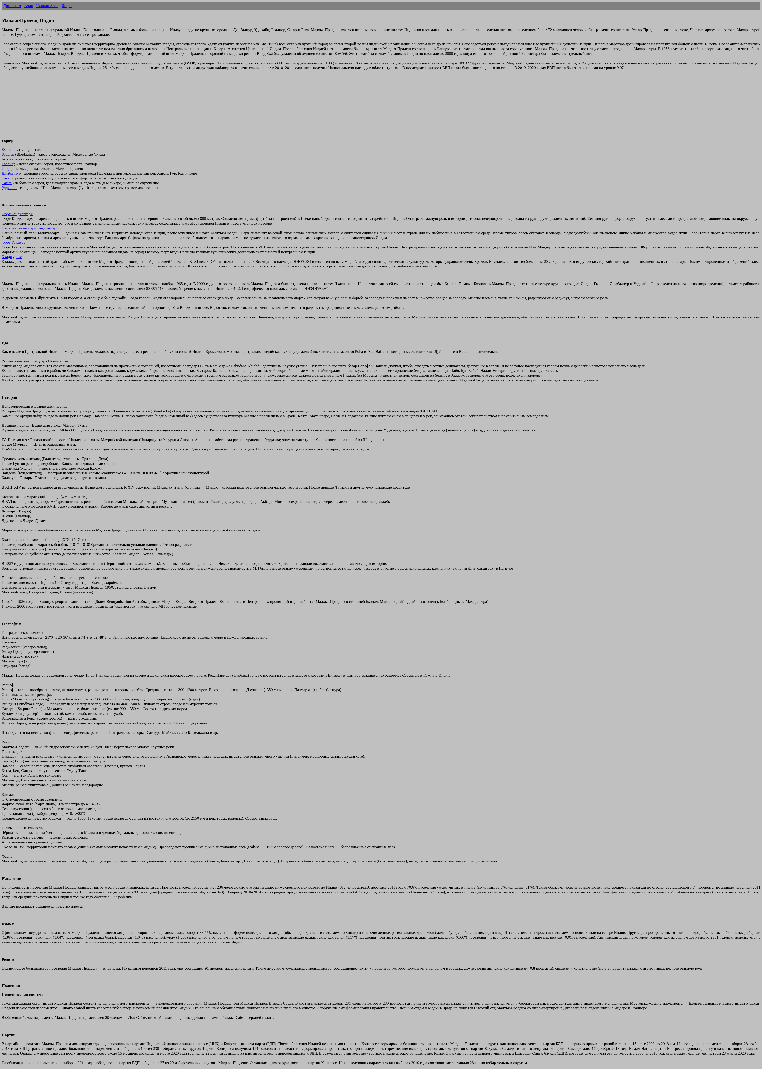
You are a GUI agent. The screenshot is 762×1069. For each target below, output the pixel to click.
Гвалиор (8, 164)
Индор (7, 168)
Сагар (6, 178)
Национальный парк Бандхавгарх (30, 228)
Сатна (7, 183)
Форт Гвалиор (13, 242)
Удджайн (9, 187)
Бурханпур (11, 159)
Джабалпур (11, 173)
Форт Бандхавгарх (17, 214)
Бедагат (8, 154)
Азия (28, 5)
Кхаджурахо (12, 256)
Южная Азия (47, 5)
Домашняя (12, 5)
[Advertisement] (121, 106)
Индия (67, 5)
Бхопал (7, 149)
